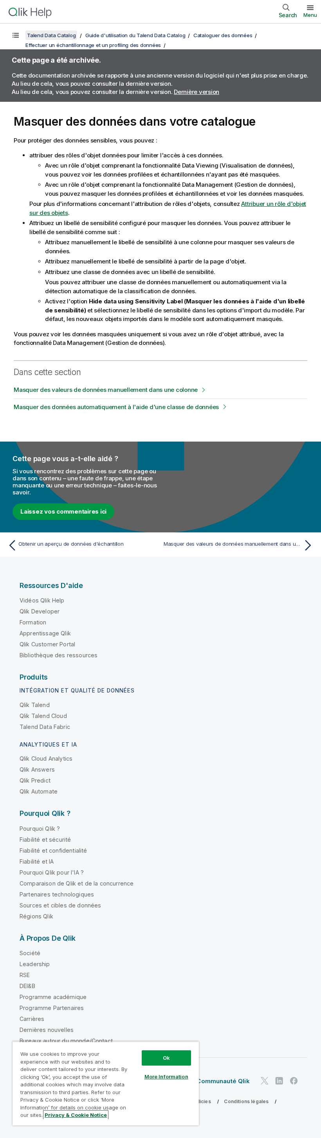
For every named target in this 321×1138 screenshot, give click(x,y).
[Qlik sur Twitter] (265, 1081)
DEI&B (27, 986)
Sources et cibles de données (60, 905)
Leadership (35, 964)
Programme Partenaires (52, 1008)
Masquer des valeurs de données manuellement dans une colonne (106, 389)
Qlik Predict (35, 780)
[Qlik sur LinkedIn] (279, 1081)
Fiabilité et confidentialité (53, 850)
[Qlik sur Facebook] (294, 1081)
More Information (166, 1076)
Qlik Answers (37, 769)
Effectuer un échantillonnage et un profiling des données (93, 45)
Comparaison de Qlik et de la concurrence (76, 883)
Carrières (32, 1018)
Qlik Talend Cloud (43, 715)
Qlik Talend (35, 705)
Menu (310, 15)
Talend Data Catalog (51, 35)
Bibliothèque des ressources (58, 655)
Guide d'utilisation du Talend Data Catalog (135, 35)
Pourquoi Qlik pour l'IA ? (52, 872)
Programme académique (53, 997)
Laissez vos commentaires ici (63, 511)
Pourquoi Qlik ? (40, 828)
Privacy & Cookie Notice (76, 1115)
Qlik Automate (39, 791)
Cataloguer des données (222, 35)
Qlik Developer (40, 611)
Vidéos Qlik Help (42, 600)
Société (30, 953)
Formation (33, 622)
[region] (106, 1083)
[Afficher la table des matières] (16, 35)
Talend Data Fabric (45, 726)
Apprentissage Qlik (45, 633)
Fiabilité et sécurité (45, 839)
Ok (166, 1058)
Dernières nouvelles (47, 1029)
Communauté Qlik (223, 1081)
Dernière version (196, 92)
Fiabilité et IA (37, 861)
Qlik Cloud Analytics (46, 758)
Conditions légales (246, 1101)
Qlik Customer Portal (47, 644)
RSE (25, 975)
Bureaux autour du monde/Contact (66, 1040)
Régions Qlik (36, 916)
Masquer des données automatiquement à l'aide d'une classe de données (116, 407)
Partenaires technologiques (57, 894)
